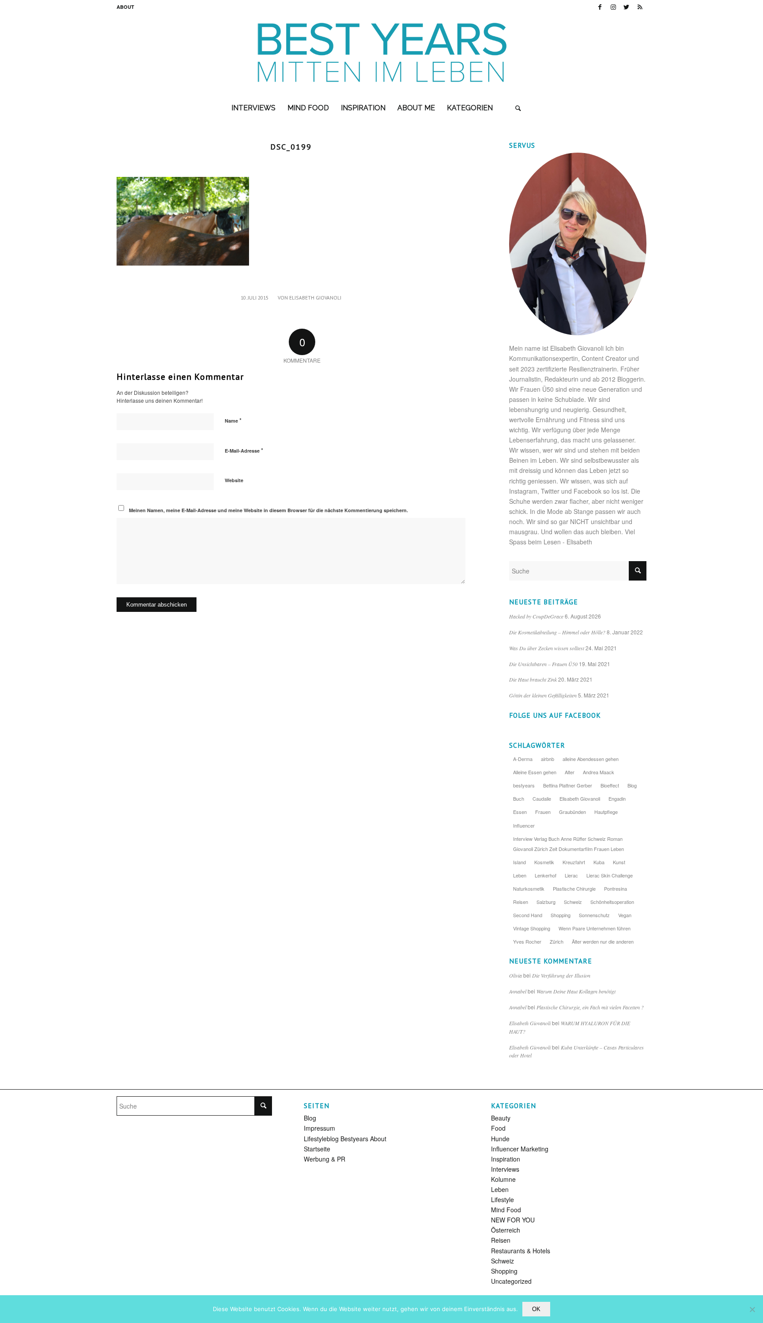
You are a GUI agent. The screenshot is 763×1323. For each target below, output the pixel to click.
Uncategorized (511, 1281)
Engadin (617, 798)
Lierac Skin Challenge (609, 875)
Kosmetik (544, 862)
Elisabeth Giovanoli (315, 297)
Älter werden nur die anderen (603, 941)
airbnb (547, 758)
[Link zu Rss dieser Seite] (639, 6)
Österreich (505, 1230)
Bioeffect (610, 785)
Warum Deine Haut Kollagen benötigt (576, 991)
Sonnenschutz (594, 914)
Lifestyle (502, 1199)
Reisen (520, 901)
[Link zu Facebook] (599, 6)
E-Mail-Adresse (244, 450)
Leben (519, 875)
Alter (569, 772)
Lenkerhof (545, 875)
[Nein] (752, 1309)
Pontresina (615, 888)
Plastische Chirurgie (574, 888)
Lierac (571, 875)
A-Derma (523, 758)
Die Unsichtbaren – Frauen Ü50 (543, 663)
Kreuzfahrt (574, 862)
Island (519, 862)
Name (233, 420)
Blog (632, 785)
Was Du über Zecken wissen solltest (546, 648)
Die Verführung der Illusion (561, 975)
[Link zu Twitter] (626, 6)
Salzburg (545, 901)
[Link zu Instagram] (613, 6)
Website (234, 480)
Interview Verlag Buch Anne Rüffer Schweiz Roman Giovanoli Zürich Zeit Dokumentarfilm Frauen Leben (568, 843)
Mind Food (506, 1209)
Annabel (517, 991)
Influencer (524, 825)
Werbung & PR (324, 1158)
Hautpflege (606, 811)
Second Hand (527, 914)
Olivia (515, 975)
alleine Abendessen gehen (591, 758)
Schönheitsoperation (612, 901)
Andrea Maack (598, 772)
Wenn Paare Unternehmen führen (595, 928)
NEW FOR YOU (513, 1219)
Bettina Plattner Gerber (567, 785)
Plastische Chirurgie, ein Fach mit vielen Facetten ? (590, 1007)
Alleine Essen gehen (534, 772)
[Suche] (518, 108)
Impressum (319, 1128)
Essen (520, 811)
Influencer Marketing (519, 1148)
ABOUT (125, 7)
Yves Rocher (527, 941)
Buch (518, 798)
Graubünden (572, 811)
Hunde (500, 1138)
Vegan (624, 914)
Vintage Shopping (531, 928)
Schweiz (573, 901)
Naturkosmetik (528, 888)
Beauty (500, 1117)
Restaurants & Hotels (520, 1250)
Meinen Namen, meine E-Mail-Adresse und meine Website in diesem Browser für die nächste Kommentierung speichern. (268, 510)
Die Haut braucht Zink (533, 679)
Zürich (556, 941)
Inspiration (505, 1158)
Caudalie (542, 798)
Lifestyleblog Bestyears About (345, 1138)
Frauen (543, 811)
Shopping (560, 914)
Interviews (505, 1169)
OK (536, 1309)
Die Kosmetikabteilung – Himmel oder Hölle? (557, 632)
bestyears (524, 785)
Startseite (317, 1148)
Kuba (598, 862)
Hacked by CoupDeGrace (536, 616)
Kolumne (503, 1179)
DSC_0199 (291, 147)
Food (498, 1128)
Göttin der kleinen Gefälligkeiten (543, 695)
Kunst (619, 862)
